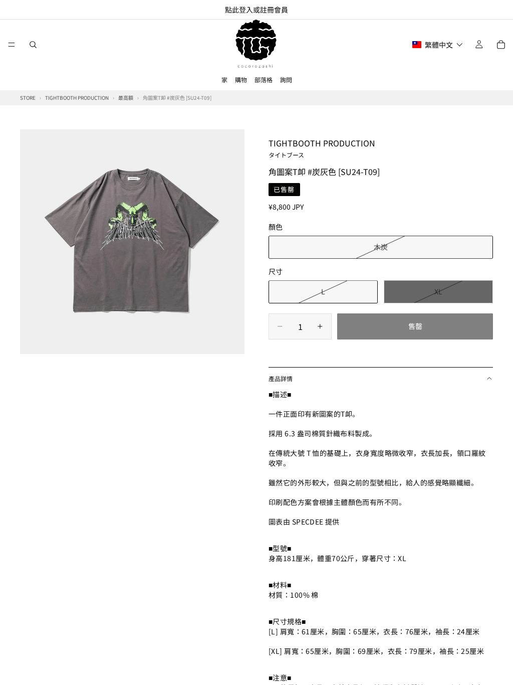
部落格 (263, 79)
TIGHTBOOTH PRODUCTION (322, 148)
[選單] (11, 44)
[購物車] (501, 45)
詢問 (286, 79)
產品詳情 (281, 378)
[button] (437, 45)
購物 (241, 79)
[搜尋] (33, 45)
